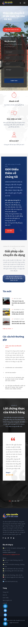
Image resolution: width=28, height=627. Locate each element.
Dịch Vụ (5, 595)
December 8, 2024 (19, 309)
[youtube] (13, 538)
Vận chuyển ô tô (7, 600)
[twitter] (8, 538)
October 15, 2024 (19, 319)
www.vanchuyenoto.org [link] (10, 581)
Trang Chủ (5, 592)
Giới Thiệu (6, 597)
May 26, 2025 (17, 298)
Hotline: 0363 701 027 (9, 552)
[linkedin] (5, 538)
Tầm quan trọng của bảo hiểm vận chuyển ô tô (18, 303)
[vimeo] (11, 538)
